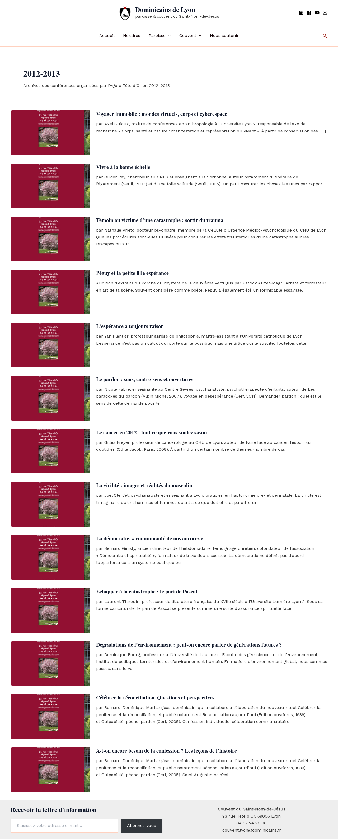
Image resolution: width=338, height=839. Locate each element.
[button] (168, 35)
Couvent (187, 35)
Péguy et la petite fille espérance (132, 273)
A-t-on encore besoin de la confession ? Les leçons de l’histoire (166, 750)
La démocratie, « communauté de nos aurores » (150, 538)
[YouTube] (317, 12)
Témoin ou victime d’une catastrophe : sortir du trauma (159, 220)
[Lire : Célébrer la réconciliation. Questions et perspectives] (50, 716)
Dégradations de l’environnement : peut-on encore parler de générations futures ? (189, 644)
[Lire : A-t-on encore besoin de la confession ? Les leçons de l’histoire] (50, 769)
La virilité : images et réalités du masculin (144, 485)
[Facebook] (309, 12)
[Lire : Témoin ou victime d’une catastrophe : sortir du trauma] (50, 238)
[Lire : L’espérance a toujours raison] (50, 344)
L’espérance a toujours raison (130, 326)
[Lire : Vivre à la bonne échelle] (50, 185)
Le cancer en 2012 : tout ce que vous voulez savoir (152, 432)
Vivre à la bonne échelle (123, 167)
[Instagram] (301, 12)
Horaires (131, 35)
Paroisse (157, 35)
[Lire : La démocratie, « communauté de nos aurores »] (50, 557)
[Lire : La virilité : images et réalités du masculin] (50, 503)
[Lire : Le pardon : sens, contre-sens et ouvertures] (50, 397)
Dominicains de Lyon (165, 9)
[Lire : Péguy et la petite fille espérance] (50, 291)
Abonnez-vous (141, 825)
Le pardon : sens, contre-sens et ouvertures (144, 379)
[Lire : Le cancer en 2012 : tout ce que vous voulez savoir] (50, 450)
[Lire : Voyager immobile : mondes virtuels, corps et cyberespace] (50, 132)
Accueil (107, 35)
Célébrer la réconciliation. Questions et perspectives (155, 697)
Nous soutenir (224, 35)
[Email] (325, 12)
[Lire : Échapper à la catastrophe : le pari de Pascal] (50, 609)
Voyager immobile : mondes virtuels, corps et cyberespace (161, 114)
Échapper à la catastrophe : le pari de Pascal (146, 591)
